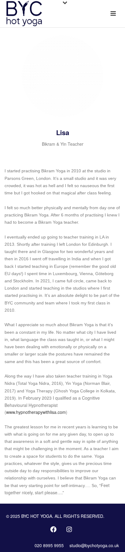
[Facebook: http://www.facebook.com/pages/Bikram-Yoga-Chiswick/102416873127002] (53, 529)
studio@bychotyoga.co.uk (94, 545)
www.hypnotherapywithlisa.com (36, 412)
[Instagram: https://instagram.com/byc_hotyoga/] (69, 529)
